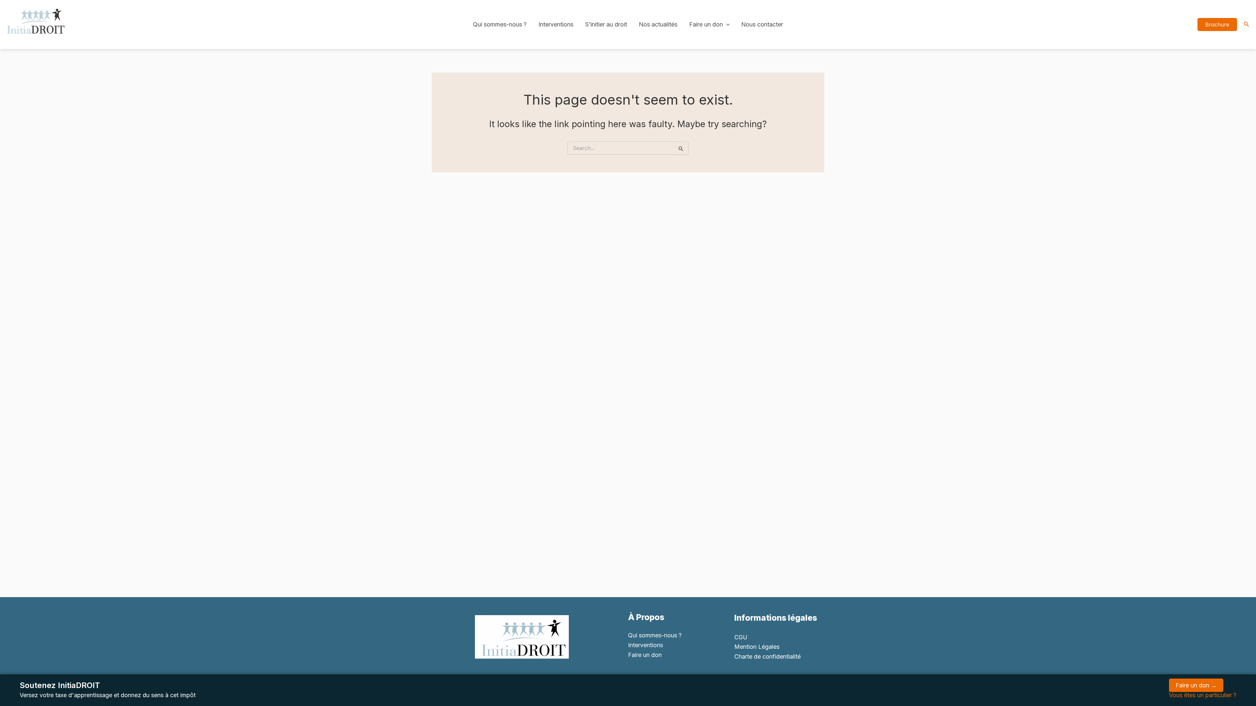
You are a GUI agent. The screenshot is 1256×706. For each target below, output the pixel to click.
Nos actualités (658, 24)
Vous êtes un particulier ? (1202, 695)
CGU (740, 637)
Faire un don (706, 24)
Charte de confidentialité (767, 656)
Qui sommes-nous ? (500, 24)
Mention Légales (756, 646)
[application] (726, 24)
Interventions (555, 24)
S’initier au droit (606, 24)
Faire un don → (1196, 685)
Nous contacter (762, 24)
